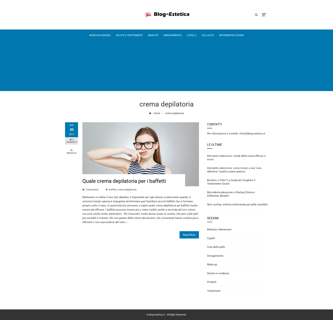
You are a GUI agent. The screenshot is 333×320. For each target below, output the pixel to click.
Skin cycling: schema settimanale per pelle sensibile (237, 204)
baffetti (113, 189)
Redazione (71, 153)
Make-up (212, 264)
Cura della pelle (216, 247)
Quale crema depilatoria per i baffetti (124, 181)
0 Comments (71, 141)
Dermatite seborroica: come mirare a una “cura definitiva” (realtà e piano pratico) (234, 170)
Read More (189, 234)
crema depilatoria (127, 189)
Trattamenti (92, 189)
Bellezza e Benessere (219, 229)
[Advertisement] (166, 66)
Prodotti (211, 282)
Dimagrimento (215, 255)
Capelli (211, 238)
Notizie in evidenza (218, 273)
